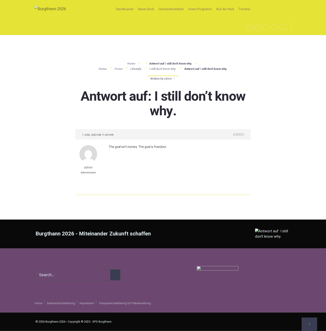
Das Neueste (125, 9)
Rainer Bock (146, 9)
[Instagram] (257, 27)
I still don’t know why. (162, 69)
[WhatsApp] (274, 27)
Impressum (87, 303)
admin (168, 79)
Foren (118, 69)
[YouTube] (266, 27)
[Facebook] (249, 27)
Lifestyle (135, 69)
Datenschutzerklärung (61, 303)
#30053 (238, 134)
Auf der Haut (225, 9)
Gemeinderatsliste (171, 9)
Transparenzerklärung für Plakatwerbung (125, 303)
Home (131, 64)
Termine (244, 9)
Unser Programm (200, 9)
